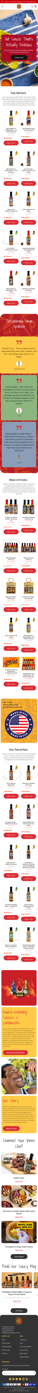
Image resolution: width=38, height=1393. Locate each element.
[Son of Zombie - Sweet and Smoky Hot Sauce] (28, 158)
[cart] (35, 6)
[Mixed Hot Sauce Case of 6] (28, 547)
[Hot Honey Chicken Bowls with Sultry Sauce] (19, 1196)
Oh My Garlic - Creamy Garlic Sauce (11, 249)
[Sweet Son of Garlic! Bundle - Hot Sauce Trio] (11, 506)
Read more (19, 1181)
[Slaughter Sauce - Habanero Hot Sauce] (11, 811)
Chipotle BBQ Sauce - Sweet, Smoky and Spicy (28, 823)
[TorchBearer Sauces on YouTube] (23, 1380)
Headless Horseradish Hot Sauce (28, 289)
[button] (8, 138)
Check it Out (19, 57)
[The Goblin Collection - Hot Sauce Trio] (28, 506)
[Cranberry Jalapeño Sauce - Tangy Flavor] (11, 894)
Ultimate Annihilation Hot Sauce (28, 784)
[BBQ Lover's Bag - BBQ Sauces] (11, 586)
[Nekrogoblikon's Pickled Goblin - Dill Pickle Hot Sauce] (11, 118)
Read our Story (11, 1128)
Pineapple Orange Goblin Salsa (19, 1246)
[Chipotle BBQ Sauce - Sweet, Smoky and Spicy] (28, 811)
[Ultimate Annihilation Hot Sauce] (28, 772)
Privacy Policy (24, 1350)
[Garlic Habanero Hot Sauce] (28, 198)
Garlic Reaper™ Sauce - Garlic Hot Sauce (28, 129)
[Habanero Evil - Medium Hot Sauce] (11, 852)
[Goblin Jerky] (19, 1163)
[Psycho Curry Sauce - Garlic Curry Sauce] (11, 934)
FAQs (21, 1343)
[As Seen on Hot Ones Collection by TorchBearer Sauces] (11, 662)
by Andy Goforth (11, 1297)
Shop (3, 1340)
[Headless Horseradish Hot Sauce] (28, 278)
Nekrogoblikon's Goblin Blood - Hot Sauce (11, 290)
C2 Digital (26, 1390)
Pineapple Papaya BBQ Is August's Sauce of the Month (17, 1292)
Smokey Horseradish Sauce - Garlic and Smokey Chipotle (28, 946)
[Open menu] (2, 6)
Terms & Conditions (25, 1346)
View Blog (19, 1311)
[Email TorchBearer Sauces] (27, 1380)
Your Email (5, 1369)
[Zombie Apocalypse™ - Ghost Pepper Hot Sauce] (28, 237)
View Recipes (19, 1256)
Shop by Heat (6, 1343)
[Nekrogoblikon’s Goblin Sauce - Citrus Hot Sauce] (11, 158)
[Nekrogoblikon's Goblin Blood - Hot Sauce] (11, 278)
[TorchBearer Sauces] (19, 6)
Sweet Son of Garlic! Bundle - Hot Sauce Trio (11, 519)
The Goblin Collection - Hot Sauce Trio (28, 518)
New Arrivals (18, 479)
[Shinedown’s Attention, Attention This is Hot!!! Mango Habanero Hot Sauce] (28, 852)
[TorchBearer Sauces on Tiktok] (20, 1380)
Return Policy (23, 1353)
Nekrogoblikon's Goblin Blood (18, 433)
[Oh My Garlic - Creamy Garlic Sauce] (11, 237)
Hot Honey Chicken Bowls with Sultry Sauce (19, 1212)
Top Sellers (18, 92)
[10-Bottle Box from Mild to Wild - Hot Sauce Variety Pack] (28, 664)
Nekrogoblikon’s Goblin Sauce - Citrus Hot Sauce (11, 170)
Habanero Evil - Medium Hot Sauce (11, 863)
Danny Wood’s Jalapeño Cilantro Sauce (28, 906)
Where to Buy (6, 1350)
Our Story (4, 1353)
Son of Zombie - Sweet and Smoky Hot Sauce (28, 170)
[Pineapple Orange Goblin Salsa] (19, 1232)
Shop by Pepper (6, 1346)
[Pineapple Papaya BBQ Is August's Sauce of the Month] (17, 1280)
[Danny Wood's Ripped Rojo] (11, 772)
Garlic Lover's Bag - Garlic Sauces (29, 597)
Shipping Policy (24, 1357)
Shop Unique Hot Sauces (15, 1052)
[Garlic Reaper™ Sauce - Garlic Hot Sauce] (28, 118)
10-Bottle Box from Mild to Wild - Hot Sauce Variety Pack (28, 675)
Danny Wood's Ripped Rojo (11, 784)
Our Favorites (18, 749)
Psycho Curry (8, 348)
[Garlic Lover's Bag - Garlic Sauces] (28, 586)
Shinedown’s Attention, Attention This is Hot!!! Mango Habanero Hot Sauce (28, 865)
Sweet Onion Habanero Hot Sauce (11, 210)
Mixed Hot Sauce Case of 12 (11, 558)
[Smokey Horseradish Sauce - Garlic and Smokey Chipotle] (28, 934)
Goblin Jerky (19, 1177)
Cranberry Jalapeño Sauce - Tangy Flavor (11, 905)
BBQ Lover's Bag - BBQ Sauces (11, 597)
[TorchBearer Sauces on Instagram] (13, 1380)
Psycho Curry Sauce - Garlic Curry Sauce (11, 945)
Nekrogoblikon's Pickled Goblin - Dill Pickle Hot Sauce (11, 130)
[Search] (32, 6)
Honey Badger (11, 386)
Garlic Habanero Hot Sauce (28, 210)
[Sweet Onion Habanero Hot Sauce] (11, 198)
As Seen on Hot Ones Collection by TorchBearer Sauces (11, 671)
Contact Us (23, 1340)
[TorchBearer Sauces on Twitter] (17, 1380)
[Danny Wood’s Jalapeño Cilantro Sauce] (28, 894)
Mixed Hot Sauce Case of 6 (29, 558)
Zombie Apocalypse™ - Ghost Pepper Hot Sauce (28, 249)
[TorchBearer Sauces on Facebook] (10, 1380)
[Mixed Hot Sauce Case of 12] (11, 547)
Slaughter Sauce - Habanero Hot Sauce (11, 823)
